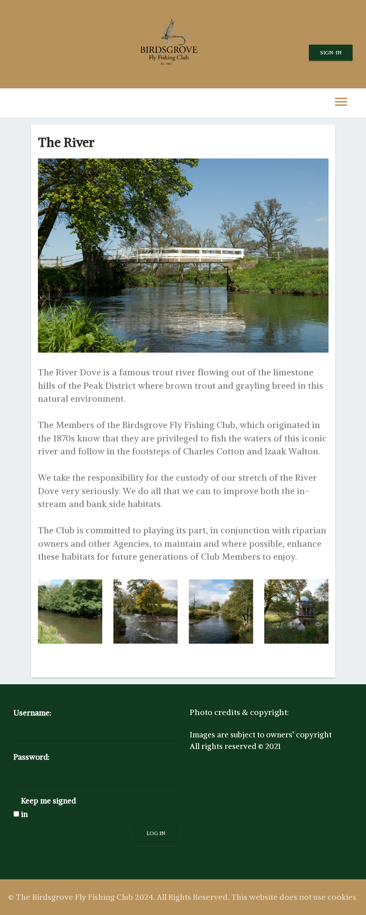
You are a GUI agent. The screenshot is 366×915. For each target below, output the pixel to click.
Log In (155, 833)
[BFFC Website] (296, 611)
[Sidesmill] (70, 611)
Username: (32, 713)
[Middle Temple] (221, 611)
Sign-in (330, 52)
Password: (31, 757)
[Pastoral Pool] (145, 611)
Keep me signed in (48, 807)
